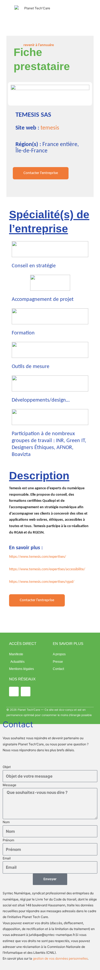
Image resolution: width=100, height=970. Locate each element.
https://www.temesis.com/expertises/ (37, 557)
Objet (7, 767)
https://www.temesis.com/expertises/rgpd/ (41, 582)
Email (7, 858)
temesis (50, 128)
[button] (72, 15)
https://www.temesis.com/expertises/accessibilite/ (47, 569)
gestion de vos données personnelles (60, 958)
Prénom (8, 840)
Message (9, 785)
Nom (6, 822)
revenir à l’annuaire (38, 45)
